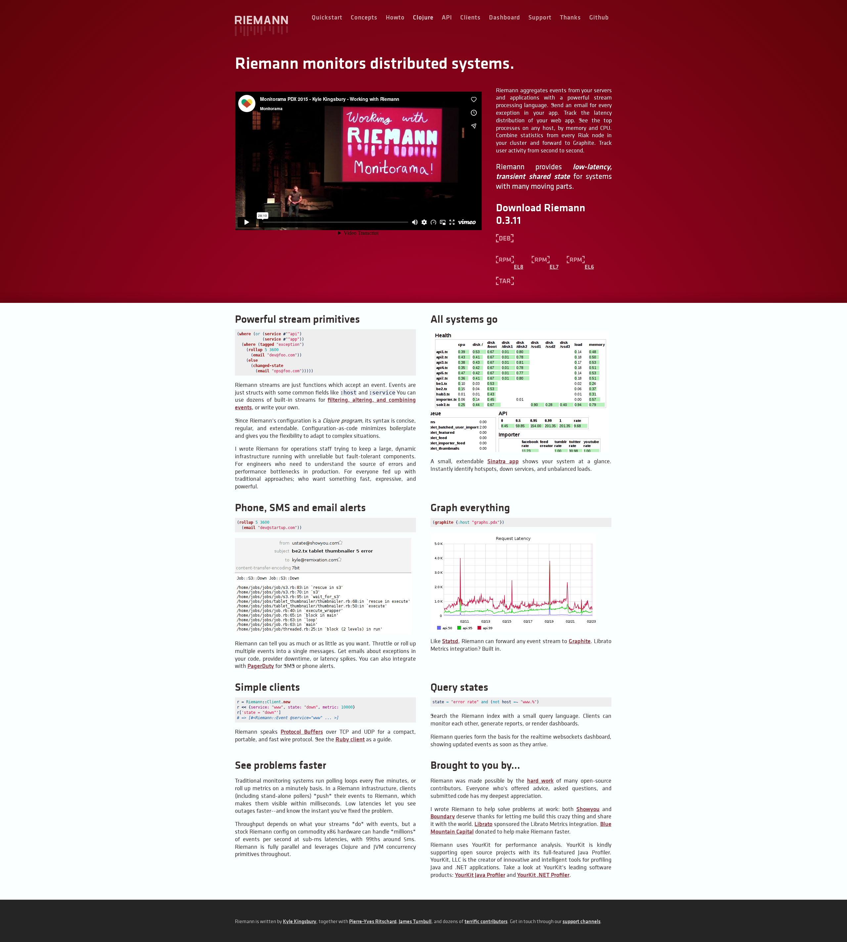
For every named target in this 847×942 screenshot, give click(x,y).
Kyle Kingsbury (299, 921)
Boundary (442, 816)
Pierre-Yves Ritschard (372, 921)
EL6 (589, 267)
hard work (540, 781)
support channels (581, 921)
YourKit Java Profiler (480, 875)
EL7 (554, 267)
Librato (483, 824)
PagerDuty (260, 666)
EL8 (518, 267)
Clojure (423, 17)
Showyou (588, 809)
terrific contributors (486, 921)
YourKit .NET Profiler (543, 875)
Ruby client (350, 739)
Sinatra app (503, 461)
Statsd (450, 641)
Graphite (580, 641)
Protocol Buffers (302, 732)
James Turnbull (415, 921)
